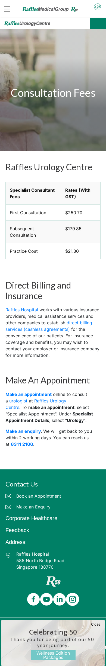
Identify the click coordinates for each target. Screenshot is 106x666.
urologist (18, 401)
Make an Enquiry (33, 507)
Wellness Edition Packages (53, 655)
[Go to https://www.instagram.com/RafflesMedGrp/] (71, 600)
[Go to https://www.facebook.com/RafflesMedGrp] (32, 600)
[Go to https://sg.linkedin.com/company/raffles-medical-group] (58, 600)
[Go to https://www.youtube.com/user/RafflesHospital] (45, 600)
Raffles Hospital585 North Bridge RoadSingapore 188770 (40, 560)
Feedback (17, 530)
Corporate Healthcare (31, 518)
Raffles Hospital (21, 309)
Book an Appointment (38, 496)
